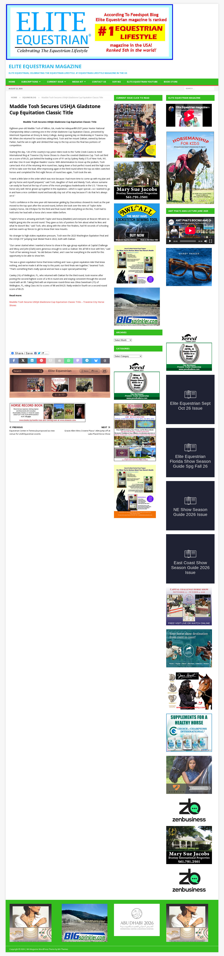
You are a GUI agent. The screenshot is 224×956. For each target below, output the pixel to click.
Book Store (171, 81)
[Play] (170, 241)
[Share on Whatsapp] (68, 361)
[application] (190, 230)
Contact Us (99, 81)
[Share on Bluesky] (96, 361)
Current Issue (55, 81)
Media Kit (77, 81)
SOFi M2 (116, 81)
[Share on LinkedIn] (32, 361)
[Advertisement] (59, 329)
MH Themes (63, 949)
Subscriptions (29, 81)
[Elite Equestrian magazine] (89, 58)
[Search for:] (199, 88)
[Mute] (205, 241)
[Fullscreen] (210, 241)
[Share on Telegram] (86, 361)
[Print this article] (59, 361)
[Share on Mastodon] (77, 361)
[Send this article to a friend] (50, 361)
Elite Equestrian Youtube (142, 81)
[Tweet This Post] (23, 361)
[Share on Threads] (105, 361)
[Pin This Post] (41, 361)
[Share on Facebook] (14, 361)
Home (12, 81)
